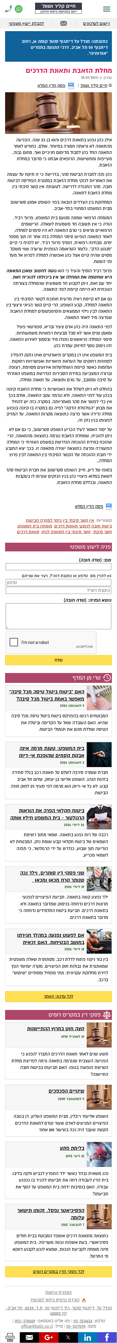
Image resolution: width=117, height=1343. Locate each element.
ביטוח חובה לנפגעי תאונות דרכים (83, 526)
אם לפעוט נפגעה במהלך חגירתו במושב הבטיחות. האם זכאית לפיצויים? (50, 942)
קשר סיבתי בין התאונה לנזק (66, 531)
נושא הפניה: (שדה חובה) (87, 600)
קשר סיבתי (102, 531)
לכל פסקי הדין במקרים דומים (58, 1271)
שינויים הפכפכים (66, 1091)
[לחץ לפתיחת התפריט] (106, 9)
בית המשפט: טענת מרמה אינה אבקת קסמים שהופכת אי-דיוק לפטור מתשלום (51, 755)
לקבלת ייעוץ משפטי (26, 23)
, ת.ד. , (58, 1310)
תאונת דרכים (28, 531)
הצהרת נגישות (58, 1292)
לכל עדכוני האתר (58, 996)
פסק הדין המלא (51, 85)
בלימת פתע (72, 1148)
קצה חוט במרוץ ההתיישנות (55, 1029)
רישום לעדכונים (96, 23)
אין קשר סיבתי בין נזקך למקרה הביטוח (60, 520)
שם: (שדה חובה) (95, 560)
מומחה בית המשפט (35, 526)
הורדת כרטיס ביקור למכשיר (55, 1300)
